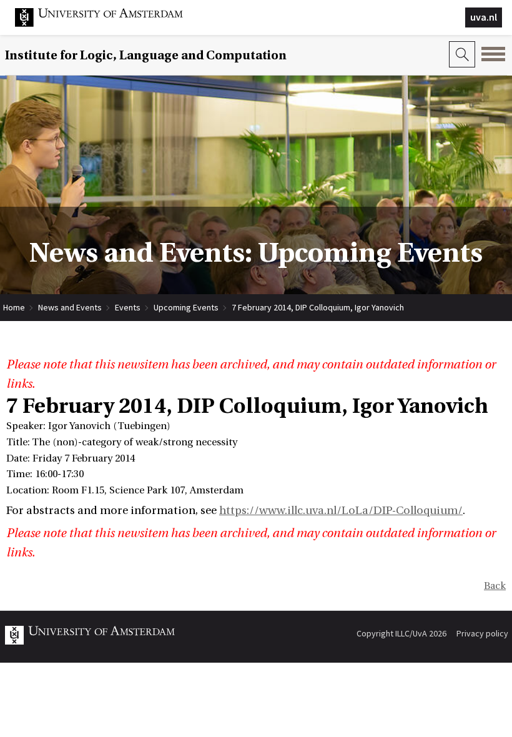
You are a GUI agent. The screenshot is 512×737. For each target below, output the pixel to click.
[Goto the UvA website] (108, 23)
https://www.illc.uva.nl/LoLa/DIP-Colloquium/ (341, 510)
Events (127, 307)
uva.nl (483, 17)
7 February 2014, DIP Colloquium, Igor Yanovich (318, 307)
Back (495, 585)
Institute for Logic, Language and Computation (146, 55)
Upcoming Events (186, 307)
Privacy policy (482, 633)
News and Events (70, 307)
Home (14, 307)
